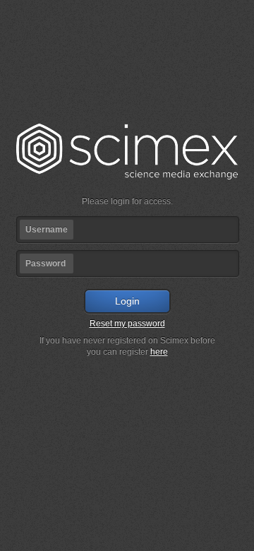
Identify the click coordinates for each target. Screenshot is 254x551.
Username (46, 230)
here (159, 352)
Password (45, 263)
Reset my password (127, 323)
